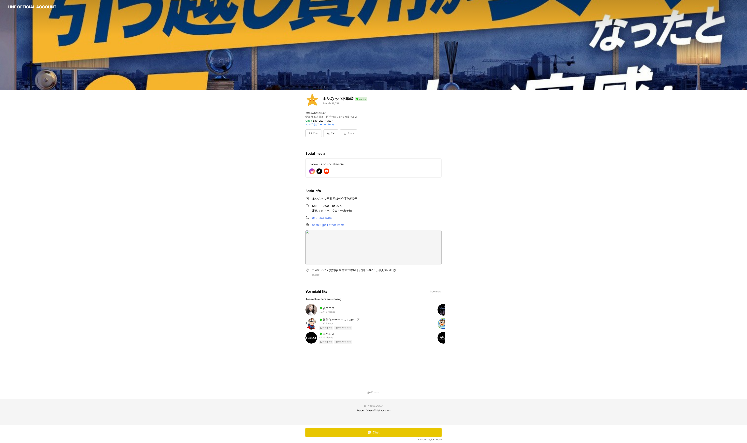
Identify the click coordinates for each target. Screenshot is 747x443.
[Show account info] (361, 99)
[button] (348, 133)
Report (360, 410)
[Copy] (394, 270)
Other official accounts (378, 410)
